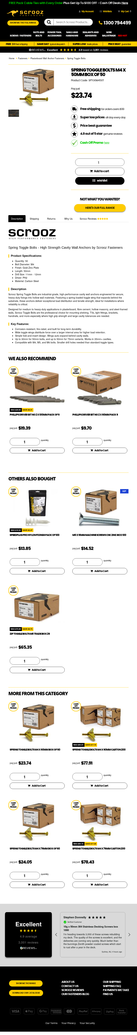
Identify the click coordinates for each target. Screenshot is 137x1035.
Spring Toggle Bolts (76, 58)
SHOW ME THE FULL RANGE (23, 23)
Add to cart (101, 171)
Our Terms (51, 1023)
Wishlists (107, 11)
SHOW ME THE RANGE (26, 983)
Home (11, 58)
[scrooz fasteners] (25, 13)
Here (124, 3)
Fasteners (22, 58)
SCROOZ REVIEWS (72, 990)
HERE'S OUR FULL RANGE (100, 207)
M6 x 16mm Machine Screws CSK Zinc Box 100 (99, 535)
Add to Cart (39, 450)
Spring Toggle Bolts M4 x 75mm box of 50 (35, 848)
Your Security (87, 1023)
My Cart (125, 11)
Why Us (68, 218)
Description (17, 218)
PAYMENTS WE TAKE (116, 990)
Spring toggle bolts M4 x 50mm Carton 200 (98, 750)
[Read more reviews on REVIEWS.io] (28, 948)
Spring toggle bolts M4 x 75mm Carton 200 (98, 848)
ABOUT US (67, 982)
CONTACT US (69, 986)
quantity (44, 440)
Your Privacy (68, 1023)
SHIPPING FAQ (112, 986)
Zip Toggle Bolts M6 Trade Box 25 (30, 634)
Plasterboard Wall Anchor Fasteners (47, 58)
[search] (50, 22)
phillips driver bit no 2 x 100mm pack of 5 (34, 415)
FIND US (108, 994)
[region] (93, 935)
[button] (56, 935)
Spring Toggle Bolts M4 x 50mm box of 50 (35, 750)
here (106, 142)
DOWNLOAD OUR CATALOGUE (26, 993)
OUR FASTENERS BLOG (75, 994)
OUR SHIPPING (112, 982)
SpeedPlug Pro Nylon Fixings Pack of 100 (34, 535)
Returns (51, 218)
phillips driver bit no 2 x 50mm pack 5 (95, 415)
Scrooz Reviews (88, 218)
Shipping (34, 218)
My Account (88, 11)
